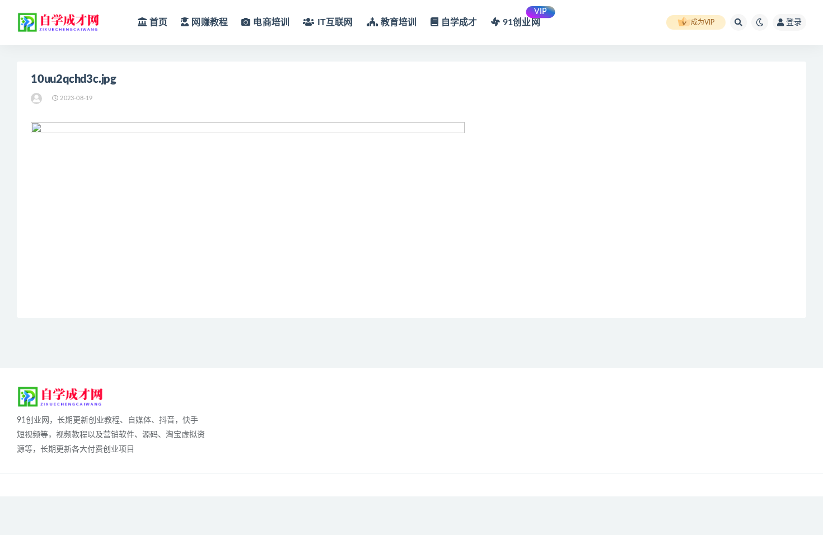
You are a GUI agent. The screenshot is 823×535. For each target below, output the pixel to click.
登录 (794, 22)
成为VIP (702, 22)
